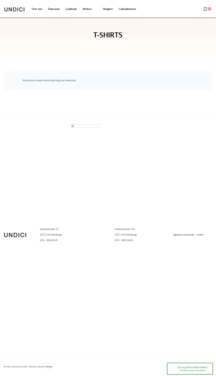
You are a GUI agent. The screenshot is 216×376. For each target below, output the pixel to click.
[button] (190, 369)
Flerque (49, 366)
